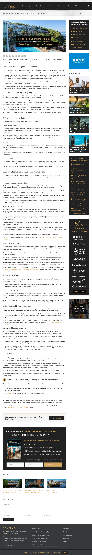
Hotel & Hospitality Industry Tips (41, 532)
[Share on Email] (22, 56)
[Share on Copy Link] (25, 56)
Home (65, 13)
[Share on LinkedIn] (4, 56)
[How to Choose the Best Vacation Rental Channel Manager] (56, 479)
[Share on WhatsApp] (16, 56)
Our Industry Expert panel (39, 541)
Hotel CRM (9, 200)
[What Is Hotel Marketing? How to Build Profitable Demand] (12, 479)
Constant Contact (19, 77)
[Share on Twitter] (7, 56)
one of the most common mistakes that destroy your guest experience (20, 269)
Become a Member (67, 535)
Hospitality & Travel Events (40, 538)
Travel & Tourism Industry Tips (41, 535)
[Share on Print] (19, 56)
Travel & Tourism (23, 407)
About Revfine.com (67, 532)
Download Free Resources (39, 545)
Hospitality (14, 407)
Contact (65, 541)
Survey (41, 81)
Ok (65, 552)
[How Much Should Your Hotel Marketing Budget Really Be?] (34, 479)
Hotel (9, 407)
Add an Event (66, 538)
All (66, 13)
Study (44, 346)
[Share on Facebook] (10, 56)
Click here (49, 552)
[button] (88, 6)
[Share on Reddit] (13, 56)
